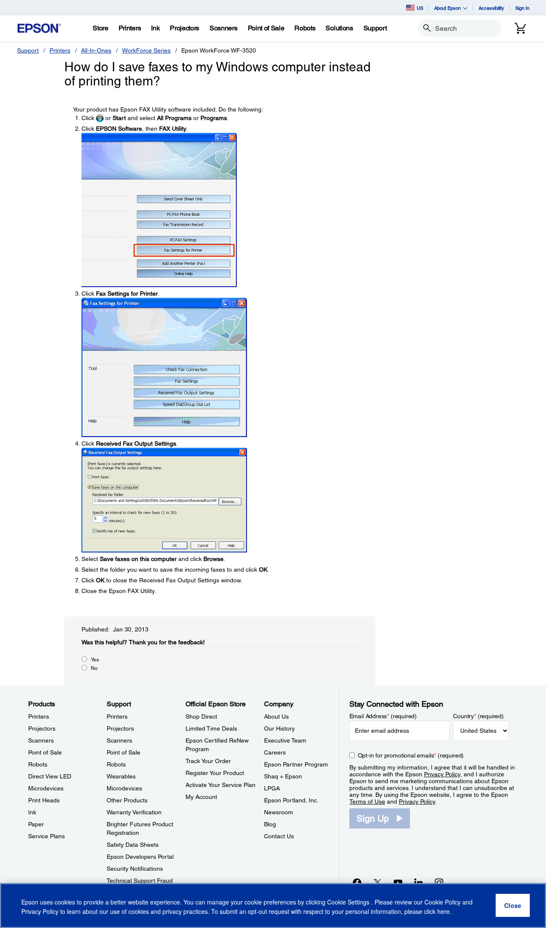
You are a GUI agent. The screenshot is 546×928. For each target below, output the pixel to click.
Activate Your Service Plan (221, 784)
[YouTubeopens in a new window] (398, 882)
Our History (279, 728)
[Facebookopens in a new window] (357, 882)
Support (28, 50)
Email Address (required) (383, 716)
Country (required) (478, 716)
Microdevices (46, 788)
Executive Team (285, 740)
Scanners (41, 740)
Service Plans (46, 836)
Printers (59, 50)
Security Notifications (135, 868)
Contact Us (279, 836)
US (420, 8)
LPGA (272, 788)
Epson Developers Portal (140, 856)
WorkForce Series (146, 50)
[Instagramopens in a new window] (439, 882)
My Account (201, 796)
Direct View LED (49, 776)
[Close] (513, 905)
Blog (270, 824)
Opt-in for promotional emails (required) (411, 755)
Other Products (127, 800)
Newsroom (278, 812)
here (443, 911)
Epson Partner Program (296, 764)
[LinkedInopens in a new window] (418, 882)
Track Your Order (208, 761)
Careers (275, 752)
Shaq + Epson (283, 776)
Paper (36, 824)
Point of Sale (45, 752)
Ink (32, 812)
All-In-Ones (96, 50)
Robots (37, 764)
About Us (276, 716)
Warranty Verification (134, 812)
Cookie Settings (349, 902)
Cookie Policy (442, 902)
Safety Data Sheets (133, 844)
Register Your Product (215, 772)
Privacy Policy (442, 774)
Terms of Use (367, 801)
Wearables (121, 776)
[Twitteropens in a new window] (377, 882)
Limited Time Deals (211, 728)
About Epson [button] (447, 8)
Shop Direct (201, 716)
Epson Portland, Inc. (291, 800)
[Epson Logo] (39, 28)
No (94, 668)
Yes (95, 660)
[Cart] (520, 28)
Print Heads (44, 800)
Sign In (522, 8)
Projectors (41, 728)
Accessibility (491, 8)
